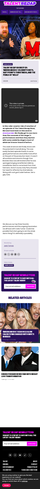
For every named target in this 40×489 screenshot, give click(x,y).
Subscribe (30, 286)
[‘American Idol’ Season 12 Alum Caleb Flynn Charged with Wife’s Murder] (20, 323)
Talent (5, 461)
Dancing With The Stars (32, 12)
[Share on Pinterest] (12, 254)
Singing (5, 464)
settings (24, 481)
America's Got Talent (16, 12)
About (35, 461)
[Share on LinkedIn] (15, 254)
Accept (6, 485)
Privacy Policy (32, 467)
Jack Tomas (9, 246)
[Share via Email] (18, 254)
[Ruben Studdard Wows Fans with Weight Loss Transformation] (20, 359)
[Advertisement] (20, 403)
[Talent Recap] (20, 3)
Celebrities (7, 470)
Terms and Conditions (29, 470)
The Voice (5, 12)
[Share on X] (8, 254)
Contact (34, 464)
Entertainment (8, 467)
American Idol (8, 64)
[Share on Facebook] (5, 254)
